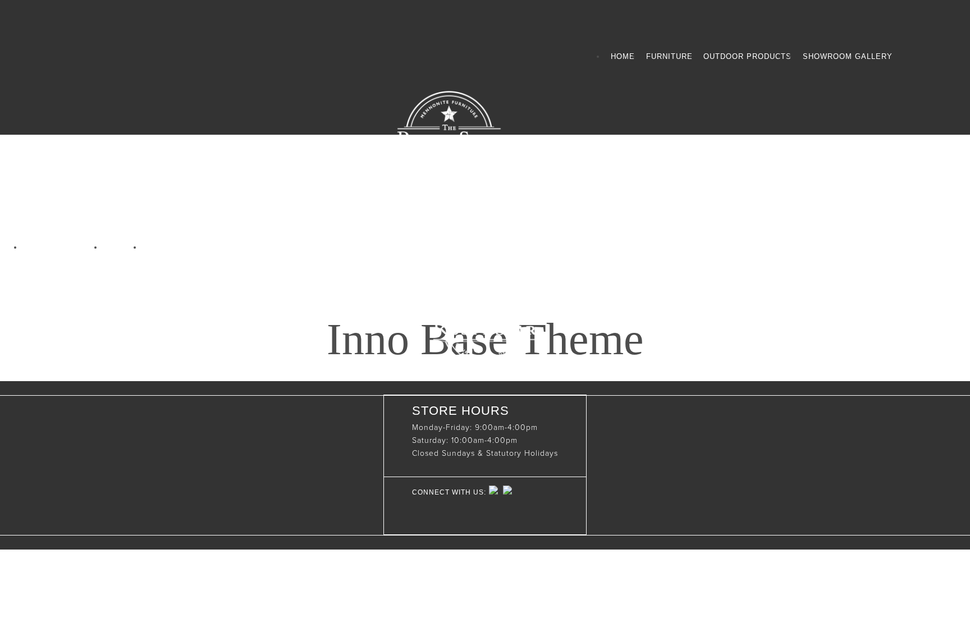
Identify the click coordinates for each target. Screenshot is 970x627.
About (122, 247)
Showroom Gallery (848, 56)
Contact (166, 247)
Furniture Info (62, 247)
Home (623, 56)
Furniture (669, 56)
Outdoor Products (747, 56)
